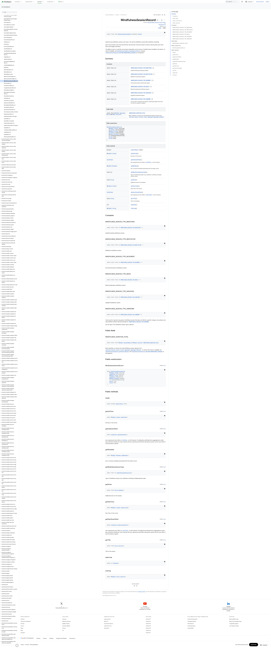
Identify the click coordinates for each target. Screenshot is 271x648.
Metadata (116, 134)
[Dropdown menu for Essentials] (22, 1)
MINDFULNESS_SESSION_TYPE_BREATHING (141, 68)
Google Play (50, 1)
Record (140, 34)
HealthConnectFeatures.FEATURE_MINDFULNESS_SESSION (121, 52)
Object (137, 150)
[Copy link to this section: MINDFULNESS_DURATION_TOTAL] (129, 337)
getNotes (133, 179)
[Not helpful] (165, 15)
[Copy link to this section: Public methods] (119, 392)
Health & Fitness (65, 623)
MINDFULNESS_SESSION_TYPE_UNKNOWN (140, 99)
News (22, 628)
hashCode (133, 204)
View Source (161, 24)
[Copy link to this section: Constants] (115, 215)
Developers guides (192, 621)
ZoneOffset (112, 130)
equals (133, 150)
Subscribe (253, 644)
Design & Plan (28, 1)
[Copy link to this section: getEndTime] (114, 411)
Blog (61, 1)
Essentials (17, 1)
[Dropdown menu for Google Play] (55, 1)
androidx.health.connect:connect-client (156, 22)
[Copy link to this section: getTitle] (112, 540)
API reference (6, 7)
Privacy (64, 628)
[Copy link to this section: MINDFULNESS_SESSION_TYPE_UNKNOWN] (135, 309)
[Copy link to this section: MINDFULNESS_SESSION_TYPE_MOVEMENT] (136, 257)
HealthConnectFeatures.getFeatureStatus (128, 51)
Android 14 (148, 625)
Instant (116, 128)
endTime (148, 162)
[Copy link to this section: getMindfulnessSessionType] (125, 467)
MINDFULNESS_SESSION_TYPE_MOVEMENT (141, 80)
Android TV (106, 628)
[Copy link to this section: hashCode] (113, 557)
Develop (39, 1)
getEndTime (134, 153)
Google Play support (233, 623)
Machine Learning (66, 621)
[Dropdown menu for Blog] (64, 1)
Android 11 (148, 632)
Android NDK (190, 628)
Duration (118, 114)
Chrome (45, 638)
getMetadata (134, 166)
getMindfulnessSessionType (138, 172)
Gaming (64, 619)
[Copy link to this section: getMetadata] (115, 450)
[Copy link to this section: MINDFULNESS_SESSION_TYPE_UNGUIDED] (135, 291)
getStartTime (134, 186)
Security (22, 623)
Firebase (51, 638)
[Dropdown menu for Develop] (43, 1)
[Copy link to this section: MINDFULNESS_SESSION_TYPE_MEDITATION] (136, 239)
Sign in (267, 1)
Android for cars (107, 625)
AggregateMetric (128, 342)
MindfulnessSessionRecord (124, 34)
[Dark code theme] (165, 32)
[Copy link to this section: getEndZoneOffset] (119, 429)
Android (22, 619)
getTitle (133, 198)
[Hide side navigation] (17, 645)
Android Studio (260, 1)
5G (63, 630)
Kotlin (159, 28)
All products (72, 638)
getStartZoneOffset (136, 192)
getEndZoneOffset (136, 159)
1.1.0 (165, 26)
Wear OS (106, 621)
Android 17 (148, 619)
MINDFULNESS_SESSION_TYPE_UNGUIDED (141, 93)
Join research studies (234, 625)
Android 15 (148, 623)
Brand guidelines (34, 644)
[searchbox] (9, 12)
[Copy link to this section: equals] (111, 398)
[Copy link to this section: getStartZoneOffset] (119, 519)
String (110, 137)
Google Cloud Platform (61, 638)
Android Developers (109, 14)
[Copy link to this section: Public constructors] (122, 359)
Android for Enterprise (26, 621)
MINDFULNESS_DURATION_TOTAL (137, 113)
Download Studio (191, 625)
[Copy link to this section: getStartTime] (115, 502)
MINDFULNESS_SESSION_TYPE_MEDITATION (141, 74)
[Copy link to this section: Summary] (114, 59)
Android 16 (148, 621)
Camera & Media (66, 625)
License (27, 644)
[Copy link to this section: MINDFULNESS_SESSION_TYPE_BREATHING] (136, 222)
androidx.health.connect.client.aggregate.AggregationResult (146, 117)
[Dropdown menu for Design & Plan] (34, 1)
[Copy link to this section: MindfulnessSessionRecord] (124, 366)
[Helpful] (162, 15)
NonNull (117, 113)
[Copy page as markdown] (162, 20)
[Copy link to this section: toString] (112, 571)
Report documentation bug (235, 621)
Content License (141, 591)
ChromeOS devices (108, 623)
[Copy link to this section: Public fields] (116, 331)
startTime (149, 194)
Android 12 (148, 630)
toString (133, 208)
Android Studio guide (192, 619)
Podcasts (23, 632)
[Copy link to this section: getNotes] (113, 484)
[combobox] (233, 1)
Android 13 (148, 628)
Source (22, 625)
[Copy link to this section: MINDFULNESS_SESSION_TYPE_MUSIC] (132, 274)
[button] (9, 140)
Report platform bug (233, 619)
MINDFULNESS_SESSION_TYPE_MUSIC (140, 86)
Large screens (107, 619)
